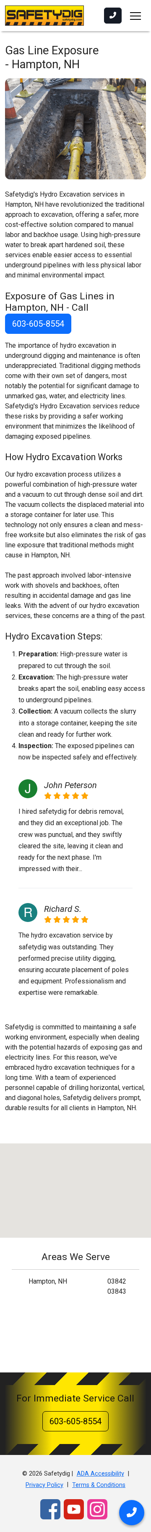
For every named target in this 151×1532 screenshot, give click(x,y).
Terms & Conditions (98, 1485)
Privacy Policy (44, 1485)
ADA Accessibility (100, 1473)
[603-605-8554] (113, 16)
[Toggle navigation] (135, 15)
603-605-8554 (38, 324)
